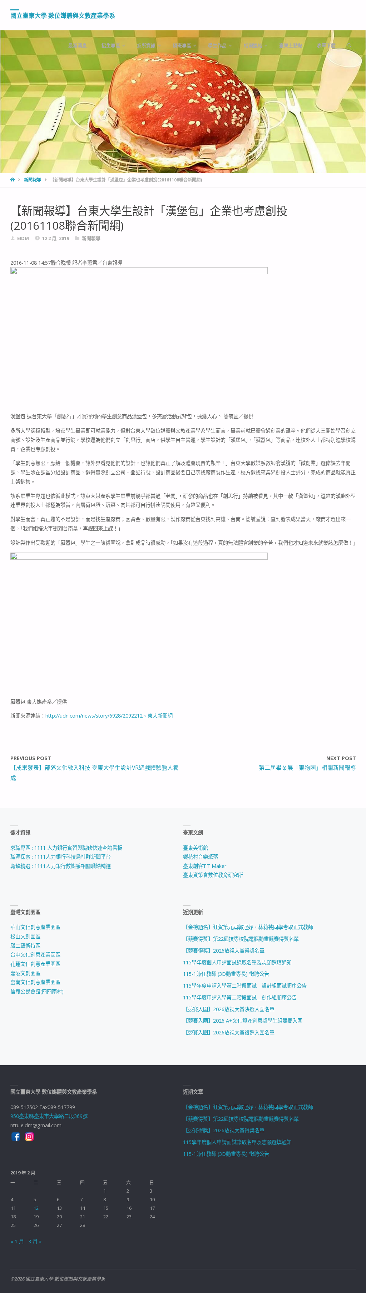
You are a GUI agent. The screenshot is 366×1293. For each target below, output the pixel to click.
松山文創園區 (25, 936)
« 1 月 (17, 1241)
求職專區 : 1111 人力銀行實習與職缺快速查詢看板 (66, 847)
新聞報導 (32, 180)
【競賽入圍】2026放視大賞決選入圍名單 (228, 1009)
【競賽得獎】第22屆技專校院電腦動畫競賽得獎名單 (241, 938)
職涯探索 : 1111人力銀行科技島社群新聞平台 (60, 856)
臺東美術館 (195, 847)
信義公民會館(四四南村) (37, 991)
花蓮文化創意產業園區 (35, 963)
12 (36, 1208)
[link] (349, 45)
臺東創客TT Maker (204, 866)
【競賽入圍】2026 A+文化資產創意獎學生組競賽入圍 (242, 1020)
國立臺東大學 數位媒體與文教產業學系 (62, 15)
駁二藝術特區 (25, 945)
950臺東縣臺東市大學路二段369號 (49, 1116)
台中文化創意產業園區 (35, 954)
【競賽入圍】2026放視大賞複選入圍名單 (228, 1032)
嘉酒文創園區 (25, 973)
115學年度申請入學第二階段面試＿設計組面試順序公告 (245, 985)
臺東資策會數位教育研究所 (213, 875)
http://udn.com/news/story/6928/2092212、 (96, 715)
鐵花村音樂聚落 (200, 856)
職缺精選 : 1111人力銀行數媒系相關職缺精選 (60, 866)
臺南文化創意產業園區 (35, 982)
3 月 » (35, 1241)
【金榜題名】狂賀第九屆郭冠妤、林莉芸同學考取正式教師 (248, 927)
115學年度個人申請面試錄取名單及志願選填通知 (237, 962)
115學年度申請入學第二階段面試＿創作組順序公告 (240, 997)
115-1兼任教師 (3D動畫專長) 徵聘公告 (226, 973)
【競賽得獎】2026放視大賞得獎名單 (223, 950)
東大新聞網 (160, 715)
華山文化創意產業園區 (35, 927)
